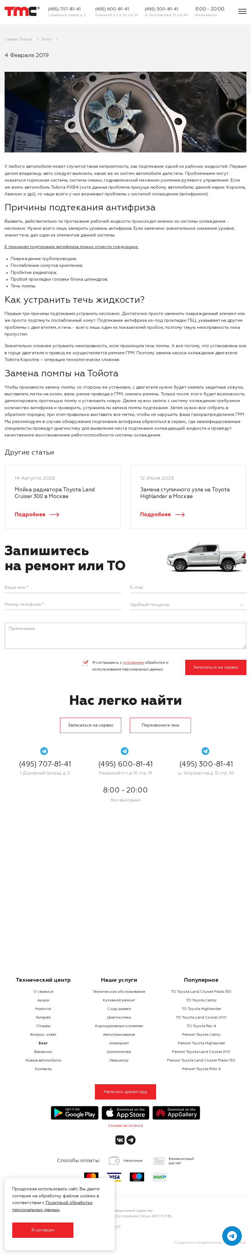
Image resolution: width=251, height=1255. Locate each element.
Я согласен (42, 1230)
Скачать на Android (125, 1126)
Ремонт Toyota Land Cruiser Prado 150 (201, 1060)
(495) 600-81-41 (112, 9)
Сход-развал (119, 1009)
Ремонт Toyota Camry (201, 1035)
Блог (43, 1043)
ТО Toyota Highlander (201, 1009)
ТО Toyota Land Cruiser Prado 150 (201, 992)
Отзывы (43, 1026)
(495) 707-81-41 (64, 9)
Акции (43, 1000)
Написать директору (126, 1092)
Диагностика (119, 1017)
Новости (43, 1009)
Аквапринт (119, 1043)
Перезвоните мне (160, 725)
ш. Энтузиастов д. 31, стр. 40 (166, 15)
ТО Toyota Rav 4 (201, 1026)
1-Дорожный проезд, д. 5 (67, 15)
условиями (133, 663)
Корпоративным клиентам (119, 1026)
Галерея (43, 1017)
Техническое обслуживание (119, 992)
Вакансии (43, 1052)
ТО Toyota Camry (201, 1000)
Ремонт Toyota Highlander (201, 1043)
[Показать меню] (242, 11)
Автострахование (119, 1035)
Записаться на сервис (216, 667)
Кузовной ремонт (119, 1000)
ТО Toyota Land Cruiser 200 (201, 1017)
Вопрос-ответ (43, 1035)
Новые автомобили (43, 1060)
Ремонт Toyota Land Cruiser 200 (201, 1052)
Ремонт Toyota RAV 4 (201, 1069)
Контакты (43, 1069)
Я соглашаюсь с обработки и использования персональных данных (130, 666)
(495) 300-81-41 (161, 9)
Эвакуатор (119, 1060)
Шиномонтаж (119, 1052)
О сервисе (43, 992)
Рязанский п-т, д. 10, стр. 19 (116, 15)
